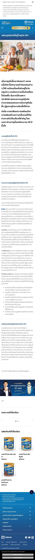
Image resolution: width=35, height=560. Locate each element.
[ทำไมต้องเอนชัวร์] (30, 507)
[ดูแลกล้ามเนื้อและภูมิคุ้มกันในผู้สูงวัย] (30, 515)
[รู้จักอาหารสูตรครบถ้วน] (30, 511)
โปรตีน (3, 209)
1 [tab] (15, 421)
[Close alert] (33, 2)
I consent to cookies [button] (17, 557)
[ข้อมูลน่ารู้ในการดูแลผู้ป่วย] (30, 519)
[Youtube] (29, 538)
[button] (32, 28)
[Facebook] (26, 538)
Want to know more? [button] (18, 554)
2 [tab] (17, 421)
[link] (8, 494)
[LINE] (33, 538)
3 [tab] (19, 421)
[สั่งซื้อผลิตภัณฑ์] (30, 526)
